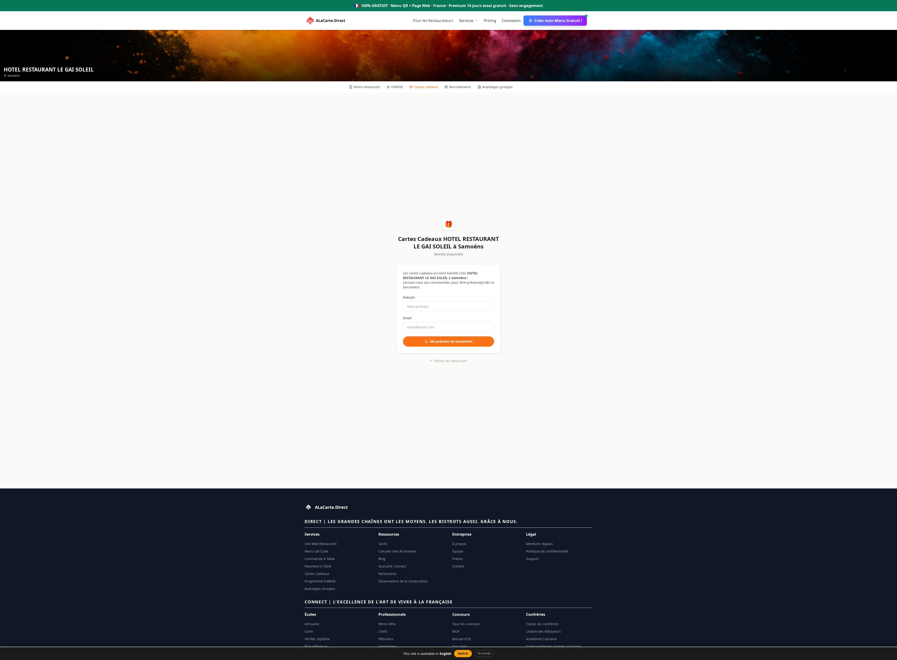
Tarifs (382, 544)
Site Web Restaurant (321, 544)
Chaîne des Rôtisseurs (543, 631)
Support (532, 558)
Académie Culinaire (541, 639)
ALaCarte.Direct (330, 20)
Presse (457, 558)
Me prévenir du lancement (451, 341)
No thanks (484, 653)
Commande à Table (320, 558)
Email (407, 318)
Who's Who (387, 624)
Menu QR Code (316, 551)
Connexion (511, 20)
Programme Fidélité (320, 581)
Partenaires (387, 573)
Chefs (382, 631)
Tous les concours (466, 624)
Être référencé (316, 646)
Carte (309, 631)
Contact (458, 566)
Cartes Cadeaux (317, 573)
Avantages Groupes (320, 588)
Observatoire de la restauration (403, 581)
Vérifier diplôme (317, 639)
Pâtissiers (385, 639)
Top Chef (459, 646)
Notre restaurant (367, 87)
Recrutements (460, 87)
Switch (463, 653)
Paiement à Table (318, 566)
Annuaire (312, 624)
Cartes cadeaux (426, 87)
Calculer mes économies (397, 551)
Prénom (409, 297)
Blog (381, 558)
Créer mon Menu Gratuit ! (558, 20)
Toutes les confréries (542, 624)
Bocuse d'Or (461, 639)
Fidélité (397, 87)
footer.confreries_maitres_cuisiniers (554, 646)
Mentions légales (539, 544)
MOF (455, 631)
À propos (459, 544)
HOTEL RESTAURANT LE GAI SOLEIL (49, 69)
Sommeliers (387, 646)
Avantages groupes (497, 87)
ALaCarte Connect (392, 566)
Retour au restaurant (450, 361)
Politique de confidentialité (547, 551)
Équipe (457, 551)
